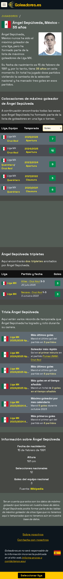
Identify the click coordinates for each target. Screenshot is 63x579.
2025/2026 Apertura (31, 138)
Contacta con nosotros (33, 540)
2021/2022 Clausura (31, 178)
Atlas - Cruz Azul (30, 281)
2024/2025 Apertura (31, 150)
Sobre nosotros (33, 534)
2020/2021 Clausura (31, 189)
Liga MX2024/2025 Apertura (22, 354)
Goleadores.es (28, 5)
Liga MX (11, 283)
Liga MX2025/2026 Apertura (22, 338)
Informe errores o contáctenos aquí (23, 559)
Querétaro (8, 164)
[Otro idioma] (57, 551)
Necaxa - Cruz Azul (31, 292)
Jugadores (10, 16)
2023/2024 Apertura (31, 164)
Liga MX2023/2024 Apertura (22, 404)
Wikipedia (36, 488)
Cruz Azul (12, 140)
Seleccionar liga (31, 575)
